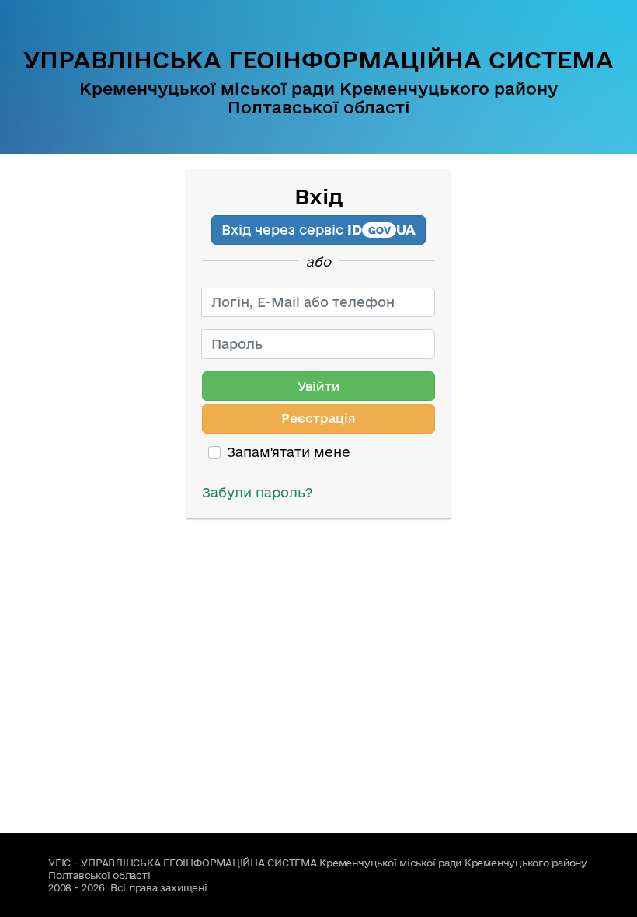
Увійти (319, 386)
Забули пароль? (257, 492)
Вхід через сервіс (318, 229)
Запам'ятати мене (288, 452)
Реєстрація (318, 418)
